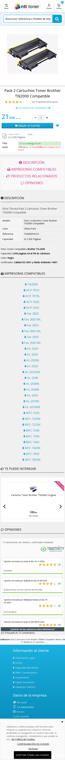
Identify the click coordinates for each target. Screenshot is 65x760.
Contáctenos (22, 677)
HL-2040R (32, 389)
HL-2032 (32, 366)
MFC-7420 (32, 442)
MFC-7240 (32, 430)
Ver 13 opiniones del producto (45, 102)
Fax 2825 (32, 325)
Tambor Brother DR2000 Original (33, 496)
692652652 (27, 707)
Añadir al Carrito (28, 125)
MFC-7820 (32, 454)
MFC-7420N (32, 448)
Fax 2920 (32, 337)
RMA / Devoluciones (26, 672)
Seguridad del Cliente (26, 667)
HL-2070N (32, 401)
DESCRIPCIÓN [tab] (33, 162)
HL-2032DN (32, 372)
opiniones (40, 642)
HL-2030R (32, 360)
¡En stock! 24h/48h (30, 143)
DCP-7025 (32, 308)
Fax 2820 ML (32, 319)
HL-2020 (32, 348)
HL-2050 (32, 395)
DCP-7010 (32, 290)
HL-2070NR (32, 407)
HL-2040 (32, 378)
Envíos (18, 662)
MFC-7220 (32, 413)
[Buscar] (57, 19)
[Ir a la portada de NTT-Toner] (27, 6)
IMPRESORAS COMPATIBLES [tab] (33, 169)
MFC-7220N (32, 419)
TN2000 (32, 284)
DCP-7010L (32, 296)
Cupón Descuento (25, 682)
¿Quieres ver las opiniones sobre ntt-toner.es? (32, 629)
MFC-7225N (32, 424)
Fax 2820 (32, 313)
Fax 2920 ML (32, 343)
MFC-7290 (32, 436)
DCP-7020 (32, 302)
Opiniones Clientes (25, 686)
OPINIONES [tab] (33, 182)
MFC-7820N (32, 459)
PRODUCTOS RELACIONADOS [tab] (33, 176)
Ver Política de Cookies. (23, 739)
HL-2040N (32, 384)
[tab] (39, 143)
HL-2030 (32, 354)
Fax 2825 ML (32, 331)
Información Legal (25, 657)
